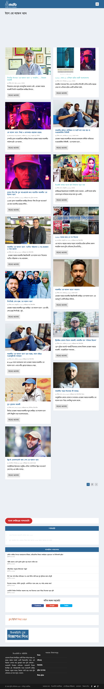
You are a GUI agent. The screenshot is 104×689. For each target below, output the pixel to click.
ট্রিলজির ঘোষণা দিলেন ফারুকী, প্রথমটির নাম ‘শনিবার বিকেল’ (75, 340)
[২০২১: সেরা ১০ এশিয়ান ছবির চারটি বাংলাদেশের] (76, 61)
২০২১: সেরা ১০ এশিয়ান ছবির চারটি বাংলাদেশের (72, 78)
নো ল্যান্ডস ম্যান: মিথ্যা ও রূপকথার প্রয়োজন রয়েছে (24, 132)
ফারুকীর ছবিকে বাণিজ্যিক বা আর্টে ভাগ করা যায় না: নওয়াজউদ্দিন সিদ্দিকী (72, 131)
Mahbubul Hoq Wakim (15, 135)
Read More (13, 95)
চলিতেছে (39, 660)
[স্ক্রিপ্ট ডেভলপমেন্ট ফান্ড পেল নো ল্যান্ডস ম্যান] (28, 441)
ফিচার (83, 394)
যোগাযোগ (78, 686)
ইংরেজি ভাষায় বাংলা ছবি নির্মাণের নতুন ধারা (70, 185)
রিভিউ (38, 135)
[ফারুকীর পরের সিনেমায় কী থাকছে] (76, 375)
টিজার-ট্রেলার (40, 675)
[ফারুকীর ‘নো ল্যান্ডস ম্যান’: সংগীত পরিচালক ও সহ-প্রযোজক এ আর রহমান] (28, 230)
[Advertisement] (52, 30)
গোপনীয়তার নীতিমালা (69, 686)
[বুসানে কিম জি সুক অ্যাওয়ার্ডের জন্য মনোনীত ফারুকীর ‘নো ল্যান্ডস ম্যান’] (28, 171)
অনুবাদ (33, 135)
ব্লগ (35, 135)
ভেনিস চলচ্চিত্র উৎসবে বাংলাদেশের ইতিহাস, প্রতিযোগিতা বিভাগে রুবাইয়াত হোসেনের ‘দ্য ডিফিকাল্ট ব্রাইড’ (35, 555)
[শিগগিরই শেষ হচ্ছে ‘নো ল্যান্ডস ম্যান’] (28, 284)
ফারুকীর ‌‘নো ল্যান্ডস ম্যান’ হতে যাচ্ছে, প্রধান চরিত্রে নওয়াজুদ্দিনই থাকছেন (24, 355)
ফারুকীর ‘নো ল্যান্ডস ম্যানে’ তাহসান (67, 289)
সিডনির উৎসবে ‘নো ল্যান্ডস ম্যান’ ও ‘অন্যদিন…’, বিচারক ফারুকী (26, 79)
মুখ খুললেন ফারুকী (13, 404)
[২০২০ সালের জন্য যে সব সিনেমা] (76, 220)
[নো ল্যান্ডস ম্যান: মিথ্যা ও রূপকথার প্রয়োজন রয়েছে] (28, 115)
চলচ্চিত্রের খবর (27, 198)
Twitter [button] (66, 606)
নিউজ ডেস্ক (11, 83)
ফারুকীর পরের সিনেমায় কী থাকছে (67, 391)
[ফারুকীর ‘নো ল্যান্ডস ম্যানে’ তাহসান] (76, 273)
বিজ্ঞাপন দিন (86, 686)
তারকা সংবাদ (33, 463)
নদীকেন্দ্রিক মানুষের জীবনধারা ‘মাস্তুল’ (17, 569)
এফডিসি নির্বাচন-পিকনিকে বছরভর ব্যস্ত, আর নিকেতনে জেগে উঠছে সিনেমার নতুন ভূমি (30, 591)
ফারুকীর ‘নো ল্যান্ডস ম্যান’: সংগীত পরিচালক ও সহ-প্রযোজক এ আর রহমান (27, 248)
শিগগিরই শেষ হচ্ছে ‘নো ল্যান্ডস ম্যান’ (20, 301)
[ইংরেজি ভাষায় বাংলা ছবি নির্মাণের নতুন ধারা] (76, 168)
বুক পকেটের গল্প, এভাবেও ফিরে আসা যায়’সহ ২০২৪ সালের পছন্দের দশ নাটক (30, 540)
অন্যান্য (23, 83)
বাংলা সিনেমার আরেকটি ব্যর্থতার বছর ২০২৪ (21, 535)
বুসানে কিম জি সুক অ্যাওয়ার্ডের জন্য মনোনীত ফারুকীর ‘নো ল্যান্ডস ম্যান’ (27, 193)
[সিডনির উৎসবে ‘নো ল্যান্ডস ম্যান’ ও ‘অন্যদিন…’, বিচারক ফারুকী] (28, 61)
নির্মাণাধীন (31, 252)
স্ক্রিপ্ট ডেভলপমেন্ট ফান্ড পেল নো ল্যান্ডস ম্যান (22, 460)
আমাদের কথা (46, 686)
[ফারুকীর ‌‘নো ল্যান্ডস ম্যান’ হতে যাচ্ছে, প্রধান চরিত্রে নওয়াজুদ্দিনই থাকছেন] (28, 337)
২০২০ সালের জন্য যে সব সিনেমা (66, 237)
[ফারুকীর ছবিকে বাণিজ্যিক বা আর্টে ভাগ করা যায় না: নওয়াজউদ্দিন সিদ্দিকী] (76, 113)
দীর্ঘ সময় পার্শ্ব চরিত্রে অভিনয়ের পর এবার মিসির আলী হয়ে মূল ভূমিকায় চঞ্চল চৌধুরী (29, 576)
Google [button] (52, 606)
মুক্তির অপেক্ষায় (34, 198)
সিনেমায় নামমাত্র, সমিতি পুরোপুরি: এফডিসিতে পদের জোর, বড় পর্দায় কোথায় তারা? (29, 583)
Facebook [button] (38, 606)
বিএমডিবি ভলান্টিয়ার (56, 686)
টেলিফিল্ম (31, 407)
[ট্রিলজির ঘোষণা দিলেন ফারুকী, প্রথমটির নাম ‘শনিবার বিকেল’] (76, 324)
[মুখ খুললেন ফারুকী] (28, 389)
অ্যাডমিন (11, 463)
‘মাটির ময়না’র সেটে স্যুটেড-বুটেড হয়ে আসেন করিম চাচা (22, 562)
